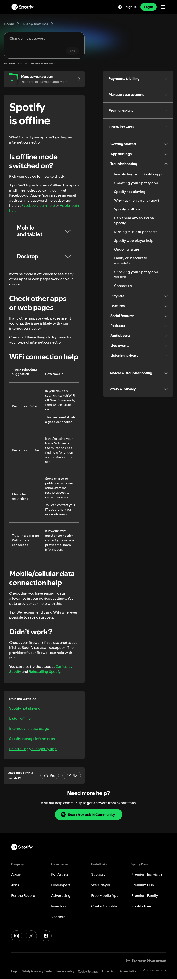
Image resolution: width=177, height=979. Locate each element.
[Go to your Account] (77, 79)
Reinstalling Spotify (44, 671)
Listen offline (20, 718)
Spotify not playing (25, 708)
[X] (31, 935)
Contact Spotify (104, 906)
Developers (60, 884)
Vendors (58, 916)
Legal (14, 971)
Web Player (100, 884)
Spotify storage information (32, 738)
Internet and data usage (29, 728)
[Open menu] (163, 6)
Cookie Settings (88, 971)
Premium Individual (147, 874)
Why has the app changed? (136, 200)
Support (98, 874)
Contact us (123, 285)
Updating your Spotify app (136, 182)
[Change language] (120, 7)
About (16, 874)
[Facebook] (46, 935)
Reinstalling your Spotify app (33, 748)
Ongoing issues (126, 249)
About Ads (109, 971)
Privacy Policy (65, 971)
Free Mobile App (105, 895)
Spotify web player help (133, 240)
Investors (58, 906)
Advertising (61, 895)
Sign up (131, 7)
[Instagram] (16, 935)
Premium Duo (142, 884)
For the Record (23, 895)
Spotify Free (141, 906)
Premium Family (144, 895)
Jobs (15, 884)
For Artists (59, 874)
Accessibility (127, 971)
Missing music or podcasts (135, 231)
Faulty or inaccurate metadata (130, 260)
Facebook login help (38, 205)
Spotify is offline (127, 209)
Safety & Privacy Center (37, 971)
